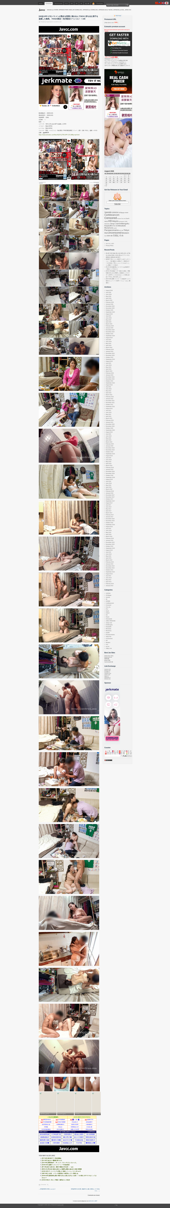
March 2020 (109, 442)
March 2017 (109, 513)
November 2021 (110, 402)
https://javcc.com (109, 22)
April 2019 (108, 463)
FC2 (66, 3)
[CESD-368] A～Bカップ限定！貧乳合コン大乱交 (56, 1180)
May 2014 (108, 579)
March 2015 (109, 560)
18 (110, 180)
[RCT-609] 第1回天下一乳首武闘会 (51, 1158)
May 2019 (108, 461)
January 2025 (109, 328)
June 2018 (109, 483)
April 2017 (108, 511)
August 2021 (109, 408)
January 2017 (109, 516)
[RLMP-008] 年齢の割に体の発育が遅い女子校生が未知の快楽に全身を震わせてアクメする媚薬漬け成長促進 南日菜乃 (118, 255)
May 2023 (108, 367)
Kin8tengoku (124, 223)
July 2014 (108, 575)
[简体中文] (156, 3)
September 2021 (110, 406)
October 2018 (109, 475)
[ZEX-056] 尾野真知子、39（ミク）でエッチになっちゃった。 (59, 1162)
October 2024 (109, 333)
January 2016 (109, 540)
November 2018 (110, 473)
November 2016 (110, 520)
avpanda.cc (107, 677)
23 (128, 180)
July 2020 (108, 434)
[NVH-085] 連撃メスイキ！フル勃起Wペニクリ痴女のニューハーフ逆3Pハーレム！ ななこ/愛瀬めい (118, 280)
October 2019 (109, 452)
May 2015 (108, 556)
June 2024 (109, 341)
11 (110, 178)
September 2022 (110, 383)
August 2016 (109, 526)
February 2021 (110, 420)
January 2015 (109, 564)
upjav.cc (106, 676)
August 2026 (109, 290)
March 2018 (109, 489)
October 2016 (109, 522)
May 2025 (108, 320)
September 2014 (110, 572)
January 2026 (109, 304)
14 (121, 178)
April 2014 (108, 581)
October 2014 (109, 570)
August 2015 (109, 550)
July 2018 (108, 481)
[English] (163, 3)
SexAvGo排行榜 (108, 662)
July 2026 (108, 292)
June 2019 (109, 459)
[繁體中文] (160, 3)
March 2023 (109, 371)
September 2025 (110, 312)
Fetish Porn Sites (108, 655)
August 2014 (109, 574)
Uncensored (58, 3)
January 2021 (109, 422)
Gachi (127, 218)
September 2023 (110, 359)
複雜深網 (106, 658)
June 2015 (109, 554)
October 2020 (109, 428)
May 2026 (108, 296)
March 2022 (109, 394)
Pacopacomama (111, 230)
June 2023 (109, 365)
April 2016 (108, 534)
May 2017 (108, 509)
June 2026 (109, 294)
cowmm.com (107, 673)
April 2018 (108, 487)
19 (113, 180)
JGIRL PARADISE (110, 621)
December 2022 (110, 377)
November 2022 (110, 379)
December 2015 (110, 542)
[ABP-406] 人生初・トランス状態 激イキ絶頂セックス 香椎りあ (60, 1173)
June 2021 (109, 412)
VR (77, 3)
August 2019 (109, 455)
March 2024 (109, 347)
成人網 (87, 3)
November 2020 (110, 426)
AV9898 (126, 212)
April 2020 (108, 440)
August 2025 (109, 314)
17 (106, 180)
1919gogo (121, 212)
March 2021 (109, 418)
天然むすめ (118, 235)
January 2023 (109, 375)
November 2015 (110, 544)
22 (125, 180)
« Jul (105, 185)
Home (41, 3)
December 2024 (110, 330)
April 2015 (108, 558)
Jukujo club (114, 224)
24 (106, 182)
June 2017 (109, 507)
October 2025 (109, 310)
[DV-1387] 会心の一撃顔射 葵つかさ (52, 1160)
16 (128, 178)
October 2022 (109, 381)
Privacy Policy (109, 245)
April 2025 (108, 322)
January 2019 (109, 469)
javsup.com (107, 670)
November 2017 (110, 497)
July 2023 (108, 363)
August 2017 (109, 503)
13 (117, 178)
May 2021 (108, 414)
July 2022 (108, 387)
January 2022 (109, 398)
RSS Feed (118, 15)
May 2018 (108, 485)
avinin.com (107, 674)
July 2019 (108, 457)
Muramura (108, 228)
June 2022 (109, 389)
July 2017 (108, 505)
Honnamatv (121, 221)
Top (116, 1205)
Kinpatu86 (108, 226)
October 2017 (109, 499)
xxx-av (110, 235)
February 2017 (110, 514)
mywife (115, 228)
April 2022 (108, 392)
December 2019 (110, 448)
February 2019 (110, 467)
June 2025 (109, 318)
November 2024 (110, 331)
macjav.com (107, 669)
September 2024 (110, 335)
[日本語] (167, 3)
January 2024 (109, 351)
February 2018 (110, 491)
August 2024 (109, 337)
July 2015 (108, 552)
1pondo (107, 212)
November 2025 (110, 308)
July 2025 (108, 316)
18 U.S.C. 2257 (110, 243)
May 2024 (108, 343)
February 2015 (110, 562)
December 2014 (110, 566)
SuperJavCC (49, 22)
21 (121, 180)
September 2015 (110, 548)
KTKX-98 (115, 226)
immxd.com (107, 679)
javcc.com (60, 1205)
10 (106, 178)
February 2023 (110, 373)
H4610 (106, 221)
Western (125, 233)
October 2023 (109, 357)
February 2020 (110, 444)
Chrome (119, 218)
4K (81, 3)
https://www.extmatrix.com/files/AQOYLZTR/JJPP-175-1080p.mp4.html (59, 134)
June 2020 (109, 436)
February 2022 (110, 396)
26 (113, 182)
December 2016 (110, 518)
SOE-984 (121, 230)
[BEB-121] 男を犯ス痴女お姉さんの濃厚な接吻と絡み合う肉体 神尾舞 (62, 1169)
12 (113, 178)
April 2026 (108, 298)
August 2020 (109, 432)
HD (72, 3)
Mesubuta (122, 226)
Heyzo (115, 221)
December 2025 (110, 306)
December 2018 (110, 471)
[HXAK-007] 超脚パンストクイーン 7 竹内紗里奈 (56, 1164)
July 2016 (108, 528)
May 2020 (108, 438)
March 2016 (109, 536)
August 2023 (109, 361)
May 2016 (108, 532)
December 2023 (110, 353)
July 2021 (108, 410)
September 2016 (110, 524)
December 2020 (110, 424)
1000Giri (115, 212)
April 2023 (108, 369)
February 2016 (110, 538)
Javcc (42, 10)
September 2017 (110, 501)
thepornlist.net (108, 657)
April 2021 (108, 416)
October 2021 (109, 404)
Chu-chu (123, 218)
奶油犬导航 (107, 660)
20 (117, 180)
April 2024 (108, 345)
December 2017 (110, 495)
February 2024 (110, 349)
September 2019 (110, 453)
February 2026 (110, 302)
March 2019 (109, 465)
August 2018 (109, 479)
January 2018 (109, 493)
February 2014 (110, 583)
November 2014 (110, 568)
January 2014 (109, 585)
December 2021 (110, 400)
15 (125, 178)
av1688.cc (107, 672)
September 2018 (110, 477)
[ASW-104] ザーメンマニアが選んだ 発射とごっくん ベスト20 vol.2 (61, 1171)
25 (110, 182)
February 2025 (110, 326)
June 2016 (109, 530)
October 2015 (109, 546)
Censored (49, 3)
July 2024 (108, 339)
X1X (105, 236)
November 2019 (110, 450)
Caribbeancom (111, 215)
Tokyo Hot (108, 636)
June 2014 (109, 577)
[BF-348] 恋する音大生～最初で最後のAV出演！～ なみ (57, 1167)
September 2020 (110, 430)
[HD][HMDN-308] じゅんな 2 (47, 1189)
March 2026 (109, 300)
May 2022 (108, 391)
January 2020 (109, 446)
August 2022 (109, 385)
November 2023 (110, 355)
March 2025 (109, 324)
